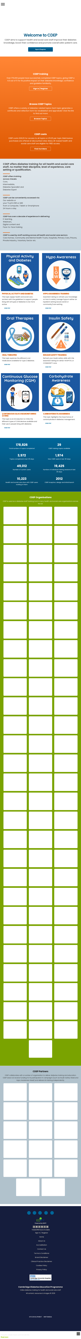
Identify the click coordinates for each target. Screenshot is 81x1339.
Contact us (41, 1249)
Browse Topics (40, 119)
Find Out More (40, 149)
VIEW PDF (7, 308)
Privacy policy (41, 1269)
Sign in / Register (41, 1233)
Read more (4, 1337)
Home (41, 1237)
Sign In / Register (40, 49)
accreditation (41, 1245)
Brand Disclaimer (41, 1257)
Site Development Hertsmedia (40, 1317)
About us (41, 1241)
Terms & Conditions (41, 1253)
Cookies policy (41, 1265)
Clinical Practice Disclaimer (41, 1261)
